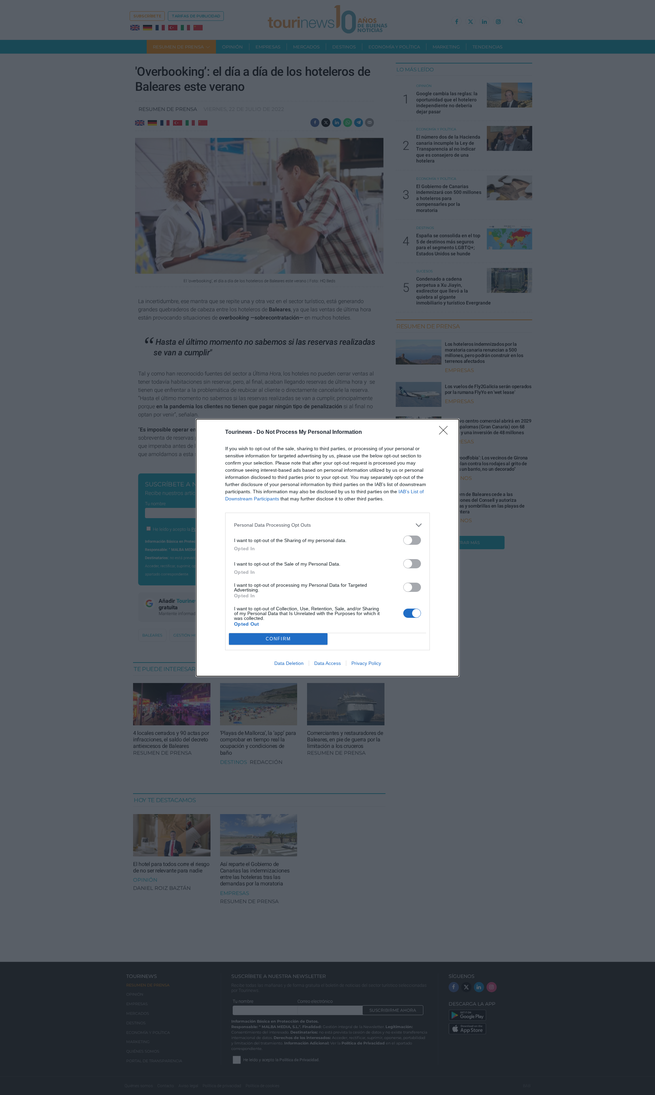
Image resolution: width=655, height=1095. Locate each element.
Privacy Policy (366, 663)
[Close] (445, 432)
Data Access (327, 663)
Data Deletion (289, 663)
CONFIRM (278, 638)
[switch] (412, 540)
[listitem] (327, 525)
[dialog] (327, 547)
